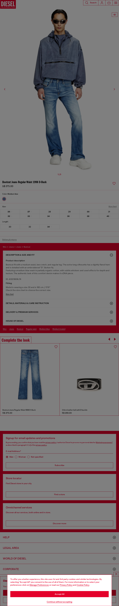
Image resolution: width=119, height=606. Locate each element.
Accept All (59, 594)
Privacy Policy (66, 585)
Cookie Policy (83, 585)
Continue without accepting (59, 602)
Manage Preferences (39, 585)
